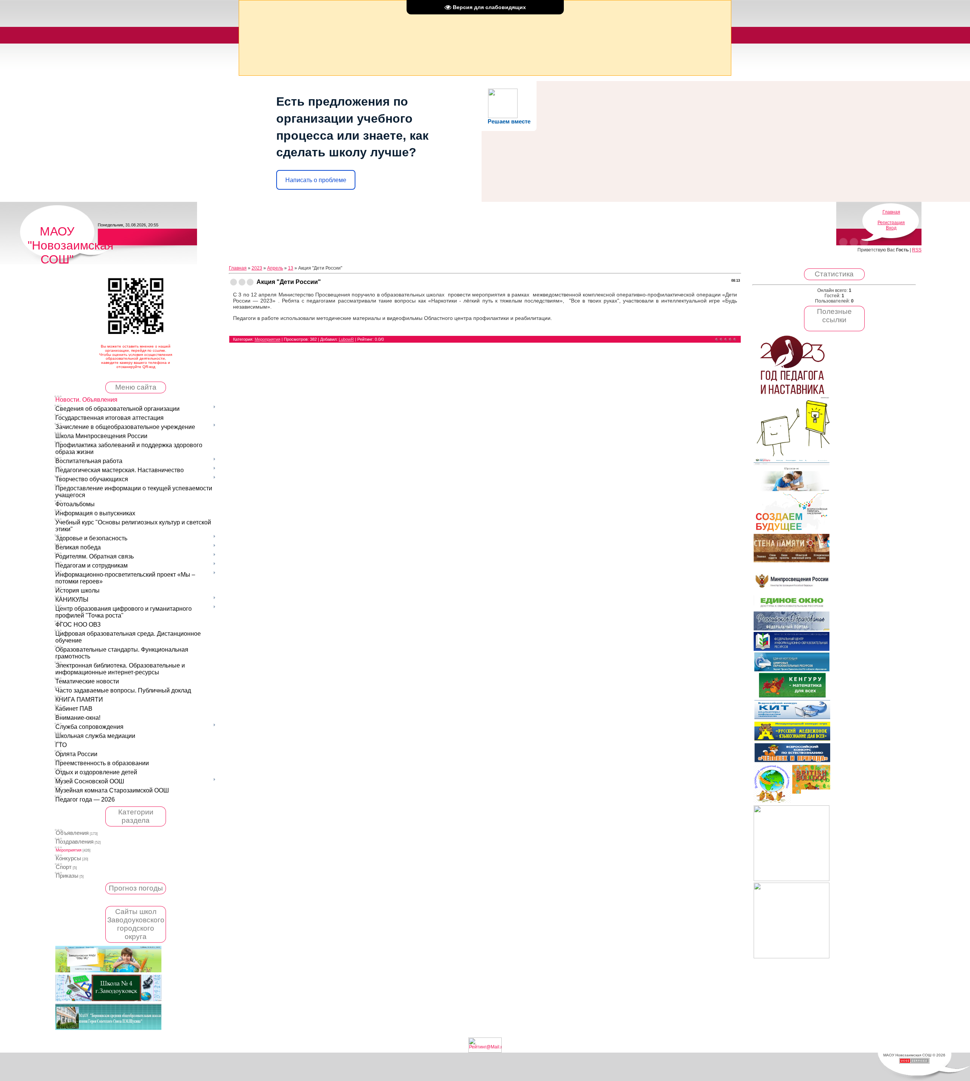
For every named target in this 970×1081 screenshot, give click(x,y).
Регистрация (891, 222)
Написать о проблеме (315, 180)
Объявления (72, 833)
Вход (891, 228)
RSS (917, 250)
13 (290, 268)
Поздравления (75, 842)
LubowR (346, 339)
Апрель (275, 268)
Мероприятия (68, 850)
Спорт (64, 867)
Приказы (67, 876)
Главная (891, 212)
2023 (257, 268)
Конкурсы (68, 858)
